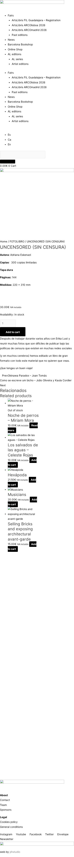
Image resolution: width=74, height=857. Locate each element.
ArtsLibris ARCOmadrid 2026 (29, 29)
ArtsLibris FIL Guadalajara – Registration (36, 20)
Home (3, 241)
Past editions (20, 34)
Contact (5, 799)
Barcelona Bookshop (20, 44)
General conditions (11, 826)
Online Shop (15, 49)
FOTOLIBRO (17, 241)
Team (3, 804)
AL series (17, 59)
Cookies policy (9, 821)
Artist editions (20, 63)
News (11, 39)
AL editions (14, 54)
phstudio (15, 851)
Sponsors (5, 809)
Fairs (11, 15)
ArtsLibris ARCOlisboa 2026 (28, 25)
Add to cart (13, 332)
